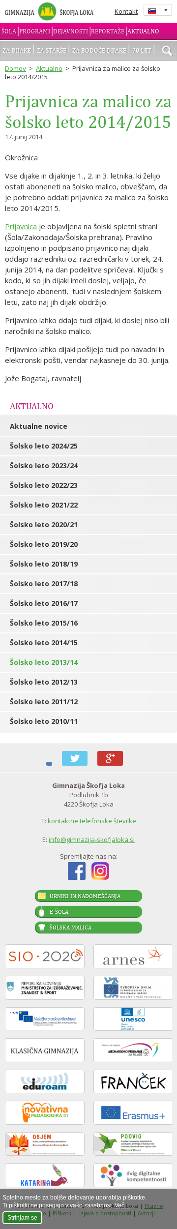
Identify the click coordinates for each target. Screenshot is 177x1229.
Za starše (51, 50)
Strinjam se (22, 1217)
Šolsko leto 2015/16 (44, 623)
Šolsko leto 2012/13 (44, 682)
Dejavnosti (70, 31)
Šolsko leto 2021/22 (44, 505)
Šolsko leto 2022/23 (44, 485)
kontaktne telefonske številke (92, 820)
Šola (8, 31)
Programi (34, 31)
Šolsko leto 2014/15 (44, 642)
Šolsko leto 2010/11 (44, 721)
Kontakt (126, 11)
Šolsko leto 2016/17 (44, 603)
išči (167, 51)
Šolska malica (70, 927)
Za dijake (16, 50)
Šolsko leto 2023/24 (44, 465)
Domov (15, 68)
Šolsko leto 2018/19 (44, 564)
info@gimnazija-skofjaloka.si (92, 839)
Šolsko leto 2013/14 (44, 662)
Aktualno (143, 31)
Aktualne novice (38, 426)
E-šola (59, 911)
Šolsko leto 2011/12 (44, 701)
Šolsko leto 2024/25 (44, 445)
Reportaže (107, 31)
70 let (141, 50)
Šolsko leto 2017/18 (44, 583)
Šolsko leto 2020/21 (44, 524)
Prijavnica (21, 226)
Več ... (122, 1205)
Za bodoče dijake (99, 50)
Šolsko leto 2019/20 (44, 544)
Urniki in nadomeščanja (85, 896)
